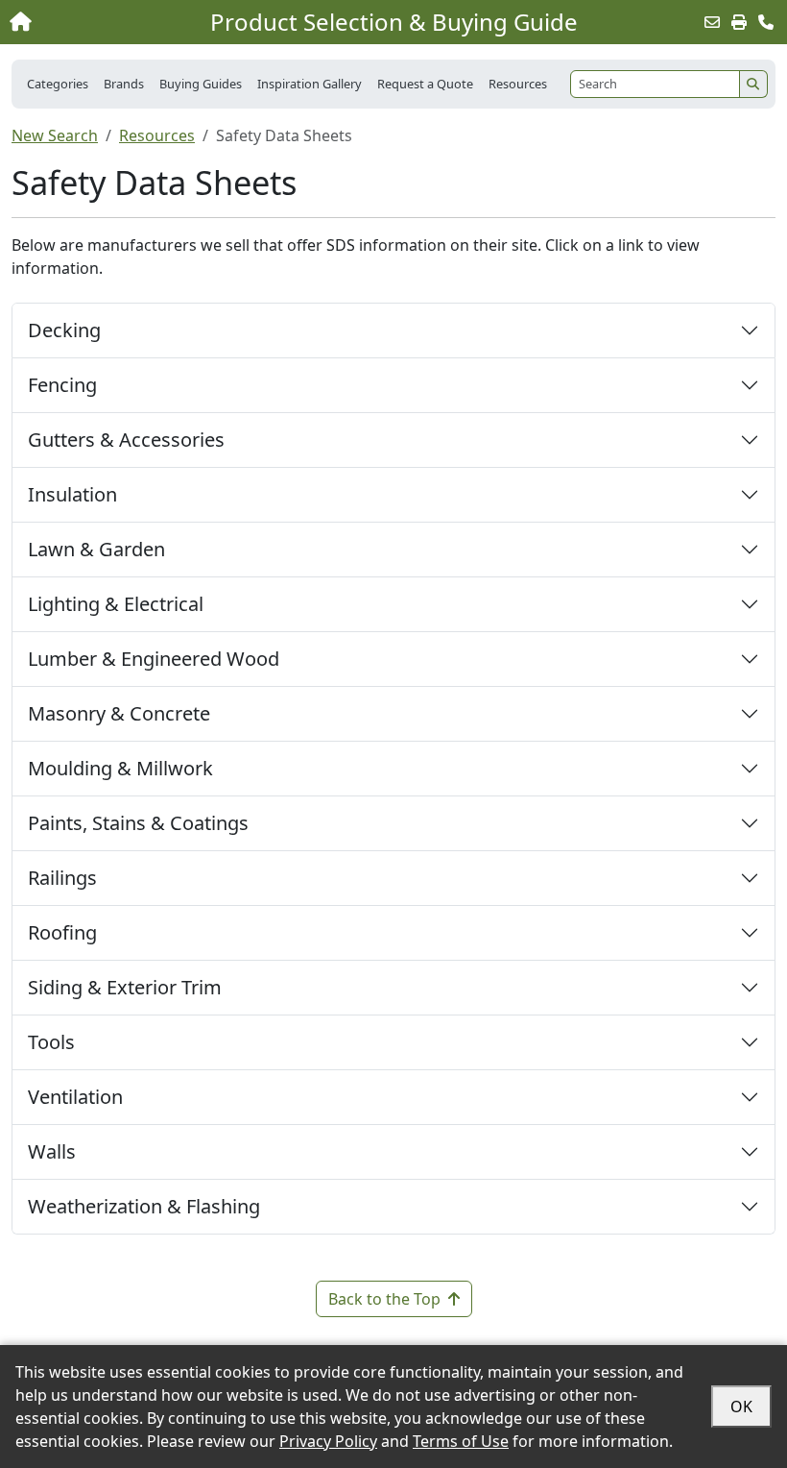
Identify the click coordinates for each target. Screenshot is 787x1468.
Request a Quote (425, 83)
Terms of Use (461, 1441)
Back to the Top (384, 1298)
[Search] (753, 84)
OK (741, 1406)
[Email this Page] (712, 22)
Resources (157, 135)
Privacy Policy (328, 1441)
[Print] (739, 22)
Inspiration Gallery (309, 83)
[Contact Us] (766, 22)
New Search (55, 135)
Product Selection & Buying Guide (394, 22)
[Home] (84, 22)
